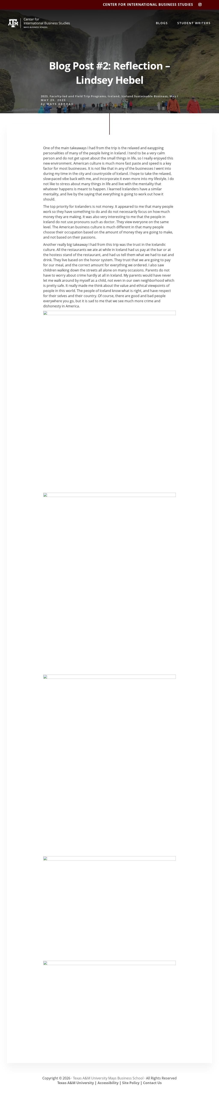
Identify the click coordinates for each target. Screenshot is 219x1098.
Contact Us (152, 1082)
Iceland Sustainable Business (144, 96)
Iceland (114, 96)
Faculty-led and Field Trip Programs (78, 96)
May (173, 96)
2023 (44, 96)
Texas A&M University (75, 1082)
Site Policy (130, 1082)
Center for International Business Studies (148, 4)
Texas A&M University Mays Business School (108, 1078)
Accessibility (108, 1082)
